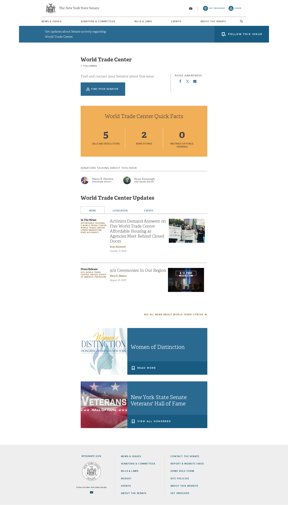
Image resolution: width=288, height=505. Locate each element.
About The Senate (213, 21)
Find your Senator (104, 89)
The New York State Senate (79, 8)
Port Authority (90, 233)
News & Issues (52, 21)
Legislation (120, 211)
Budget (126, 478)
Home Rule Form (182, 471)
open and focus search (241, 22)
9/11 (82, 272)
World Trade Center (93, 228)
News (92, 211)
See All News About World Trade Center (173, 314)
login (237, 8)
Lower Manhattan (91, 230)
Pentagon (100, 277)
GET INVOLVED (180, 493)
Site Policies (179, 478)
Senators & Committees (98, 21)
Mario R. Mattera (102, 179)
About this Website (184, 486)
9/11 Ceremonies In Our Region (138, 270)
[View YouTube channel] (190, 8)
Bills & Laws (143, 21)
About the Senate (133, 493)
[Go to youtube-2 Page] (91, 492)
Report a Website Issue (187, 464)
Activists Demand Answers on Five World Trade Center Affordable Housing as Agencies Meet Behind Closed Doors (138, 231)
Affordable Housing (93, 223)
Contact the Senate (185, 456)
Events (176, 21)
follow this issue (245, 34)
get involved (217, 8)
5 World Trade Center (94, 226)
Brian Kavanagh (144, 179)
